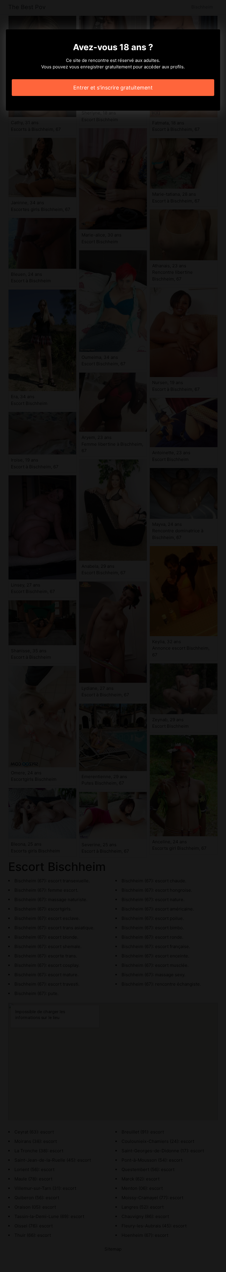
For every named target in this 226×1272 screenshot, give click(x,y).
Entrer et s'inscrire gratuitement (113, 88)
